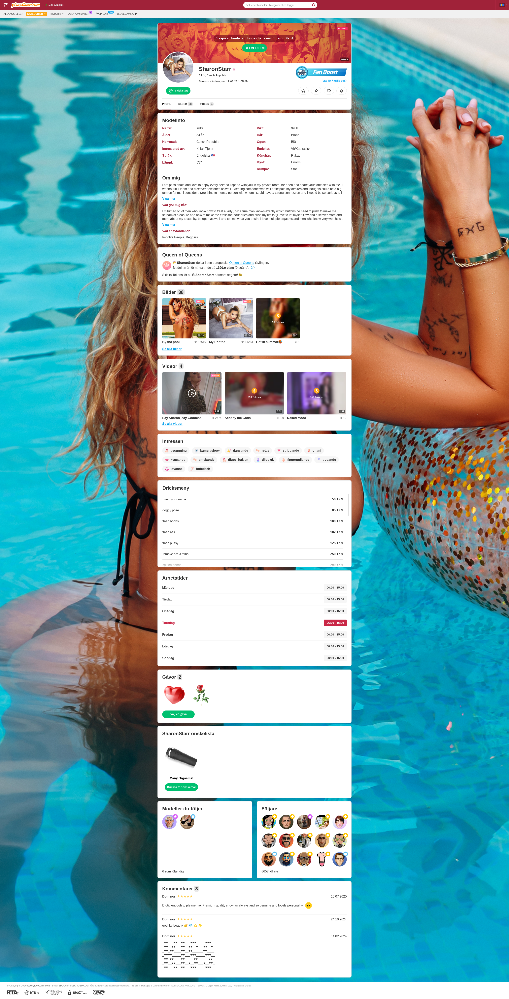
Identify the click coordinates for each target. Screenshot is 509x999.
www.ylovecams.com (38, 985)
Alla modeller (13, 14)
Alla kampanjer (78, 14)
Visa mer (168, 198)
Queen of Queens (241, 262)
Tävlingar (101, 14)
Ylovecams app (127, 14)
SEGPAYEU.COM (79, 985)
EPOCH (63, 985)
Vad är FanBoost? (334, 80)
